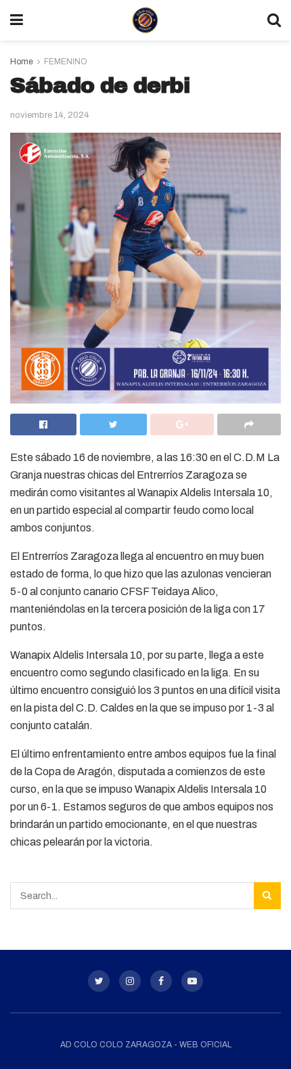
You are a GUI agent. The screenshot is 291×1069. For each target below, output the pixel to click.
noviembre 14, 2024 (49, 115)
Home (21, 61)
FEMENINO (65, 61)
